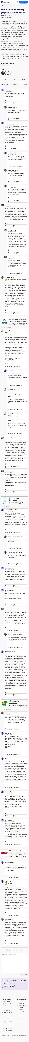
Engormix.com (4, 5)
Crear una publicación (8, 986)
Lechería (10, 5)
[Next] (24, 950)
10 (21, 950)
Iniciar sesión (23, 2)
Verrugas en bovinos (18, 5)
